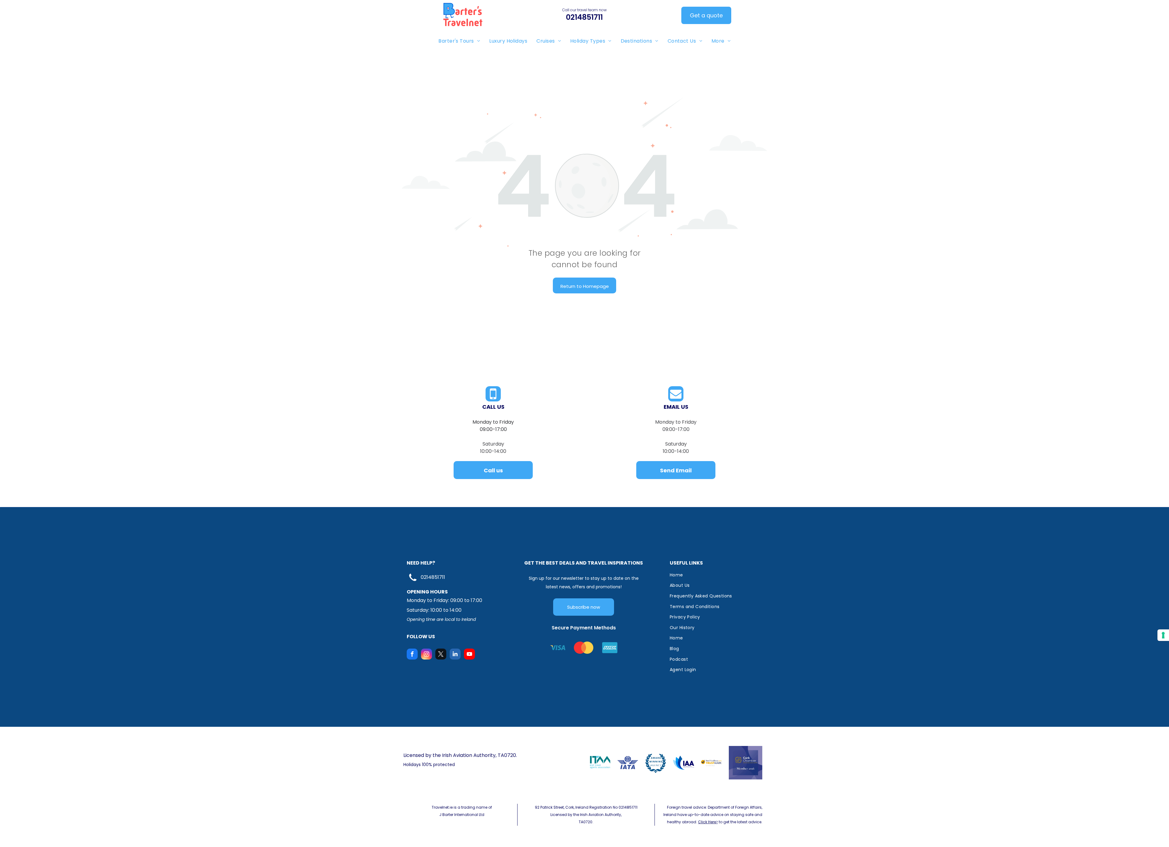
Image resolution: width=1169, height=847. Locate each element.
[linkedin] (455, 655)
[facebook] (412, 655)
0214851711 (433, 577)
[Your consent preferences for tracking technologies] (1163, 635)
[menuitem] (459, 41)
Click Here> (708, 821)
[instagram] (426, 655)
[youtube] (469, 655)
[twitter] (440, 655)
